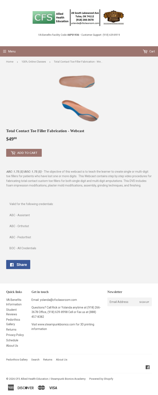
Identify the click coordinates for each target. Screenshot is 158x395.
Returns (11, 329)
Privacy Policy (15, 335)
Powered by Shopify (101, 378)
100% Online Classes (33, 61)
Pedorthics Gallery (17, 359)
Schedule (12, 340)
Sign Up (144, 302)
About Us (12, 345)
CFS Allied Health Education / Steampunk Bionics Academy (50, 378)
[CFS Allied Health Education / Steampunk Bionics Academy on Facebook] (147, 367)
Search (35, 359)
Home (9, 61)
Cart (152, 51)
